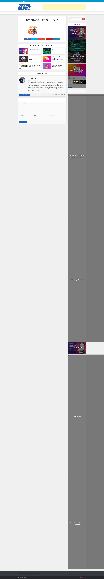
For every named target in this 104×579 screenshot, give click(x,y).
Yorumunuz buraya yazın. (24, 104)
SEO (28, 13)
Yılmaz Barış (42, 23)
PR (39, 13)
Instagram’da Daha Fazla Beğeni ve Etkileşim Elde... (57, 66)
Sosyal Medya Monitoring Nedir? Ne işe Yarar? (77, 156)
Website (51, 115)
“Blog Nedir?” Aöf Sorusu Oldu (77, 280)
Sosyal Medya (22, 13)
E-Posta (36, 115)
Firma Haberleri (31, 56)
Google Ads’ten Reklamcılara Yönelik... (77, 82)
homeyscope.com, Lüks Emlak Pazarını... (77, 57)
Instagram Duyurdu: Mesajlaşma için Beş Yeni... (57, 58)
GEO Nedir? (54, 50)
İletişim (23, 1)
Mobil (36, 13)
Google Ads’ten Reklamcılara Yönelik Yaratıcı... (34, 66)
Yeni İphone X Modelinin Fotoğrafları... (77, 523)
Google (30, 63)
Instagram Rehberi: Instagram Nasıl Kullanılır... (34, 51)
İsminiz (21, 115)
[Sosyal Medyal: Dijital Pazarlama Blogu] (24, 6)
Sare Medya (77, 416)
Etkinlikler (44, 13)
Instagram (30, 49)
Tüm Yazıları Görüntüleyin (24, 94)
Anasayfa (19, 1)
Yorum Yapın (48, 23)
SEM (32, 13)
